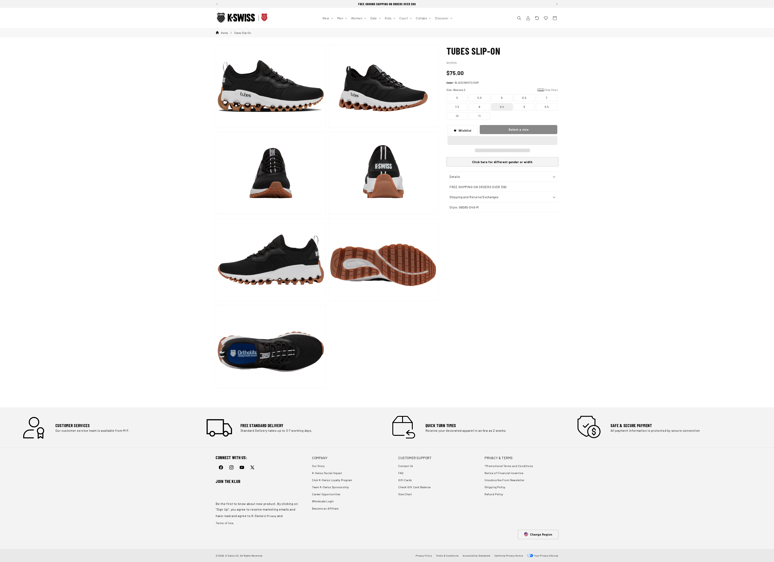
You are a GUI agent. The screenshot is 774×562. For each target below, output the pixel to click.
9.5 (547, 106)
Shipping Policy (495, 487)
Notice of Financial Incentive (504, 473)
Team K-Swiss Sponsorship (330, 487)
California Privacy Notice (508, 555)
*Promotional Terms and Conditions (509, 466)
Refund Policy (494, 494)
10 (457, 116)
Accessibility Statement (476, 555)
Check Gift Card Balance (414, 487)
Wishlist (465, 130)
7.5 (457, 106)
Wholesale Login (323, 501)
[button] (537, 18)
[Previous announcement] (217, 4)
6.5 (524, 97)
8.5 (502, 106)
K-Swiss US (232, 555)
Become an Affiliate (325, 508)
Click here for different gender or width (502, 162)
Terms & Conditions (447, 555)
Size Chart (405, 494)
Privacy (271, 516)
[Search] (519, 18)
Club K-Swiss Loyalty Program (332, 480)
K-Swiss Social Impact (327, 473)
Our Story (318, 466)
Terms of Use (224, 523)
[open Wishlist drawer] (545, 18)
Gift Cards (405, 480)
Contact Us (405, 466)
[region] (387, 4)
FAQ (401, 473)
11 (479, 116)
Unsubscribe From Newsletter (504, 480)
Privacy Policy (424, 555)
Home (224, 32)
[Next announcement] (556, 4)
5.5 (480, 97)
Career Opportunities (326, 494)
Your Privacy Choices (545, 555)
